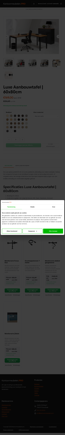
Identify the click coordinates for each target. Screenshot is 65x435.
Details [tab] (32, 207)
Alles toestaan (53, 231)
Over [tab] (53, 207)
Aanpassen (31, 231)
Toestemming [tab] (11, 207)
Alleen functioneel (12, 231)
